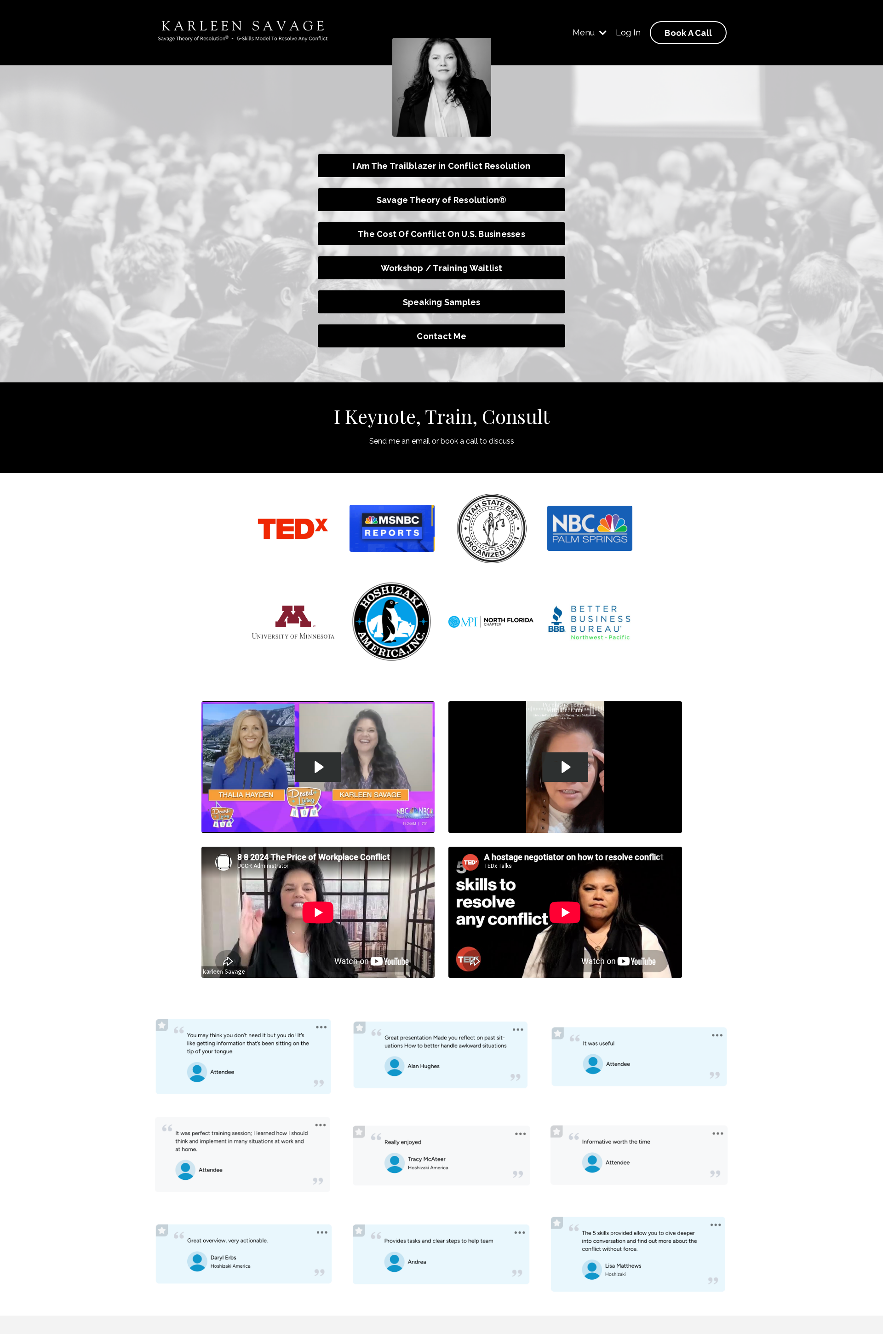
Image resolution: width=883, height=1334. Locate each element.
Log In (628, 32)
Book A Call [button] (688, 33)
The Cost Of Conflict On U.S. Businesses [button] (441, 234)
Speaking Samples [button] (442, 302)
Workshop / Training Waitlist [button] (442, 268)
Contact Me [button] (441, 336)
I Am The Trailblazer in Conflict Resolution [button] (442, 166)
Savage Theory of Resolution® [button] (442, 200)
